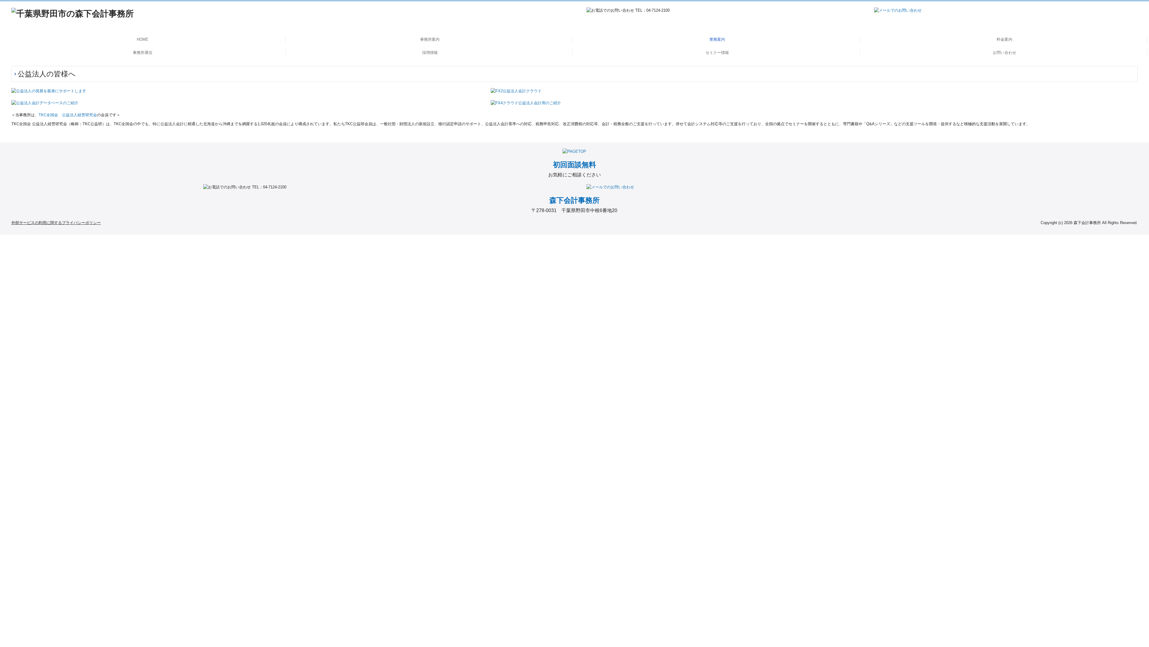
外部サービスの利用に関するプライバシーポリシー (56, 222)
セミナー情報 (717, 52)
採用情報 (430, 52)
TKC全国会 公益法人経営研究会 (68, 115)
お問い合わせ (1004, 52)
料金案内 (1004, 39)
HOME (142, 39)
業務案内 (717, 39)
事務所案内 (430, 39)
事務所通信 (142, 52)
